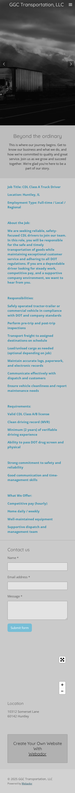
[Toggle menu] (70, 4)
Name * (13, 558)
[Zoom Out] (62, 691)
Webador (37, 753)
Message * (15, 596)
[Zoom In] (62, 685)
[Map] (38, 675)
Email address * (19, 577)
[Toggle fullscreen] (62, 660)
